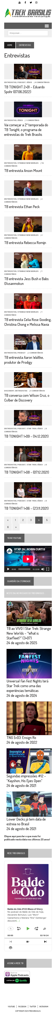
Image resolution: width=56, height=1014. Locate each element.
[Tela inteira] (47, 569)
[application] (28, 559)
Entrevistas (10, 82)
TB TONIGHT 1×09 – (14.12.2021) (26, 436)
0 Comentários (42, 82)
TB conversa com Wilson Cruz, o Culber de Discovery (26, 397)
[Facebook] (25, 2)
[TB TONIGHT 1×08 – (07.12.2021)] (28, 459)
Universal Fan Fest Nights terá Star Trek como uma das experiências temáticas (27, 686)
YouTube (11, 1006)
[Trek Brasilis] (28, 13)
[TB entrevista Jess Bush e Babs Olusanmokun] (28, 266)
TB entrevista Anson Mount (23, 170)
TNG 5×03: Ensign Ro (21, 737)
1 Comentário (32, 120)
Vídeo (29, 82)
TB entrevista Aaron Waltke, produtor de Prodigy (24, 359)
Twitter (33, 1006)
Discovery (9, 390)
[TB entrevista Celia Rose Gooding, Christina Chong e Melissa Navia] (28, 307)
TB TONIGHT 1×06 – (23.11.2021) (26, 508)
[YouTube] (19, 2)
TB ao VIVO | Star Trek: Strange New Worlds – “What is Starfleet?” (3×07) (29, 633)
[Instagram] (36, 2)
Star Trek (31, 428)
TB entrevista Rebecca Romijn (25, 242)
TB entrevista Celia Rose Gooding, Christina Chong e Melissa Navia (27, 322)
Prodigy (21, 352)
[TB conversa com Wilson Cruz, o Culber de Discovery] (28, 385)
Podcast (21, 82)
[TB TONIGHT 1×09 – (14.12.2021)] (28, 423)
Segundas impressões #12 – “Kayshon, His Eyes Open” (26, 778)
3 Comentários (37, 390)
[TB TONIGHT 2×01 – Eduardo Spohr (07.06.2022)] (28, 77)
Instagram (43, 1006)
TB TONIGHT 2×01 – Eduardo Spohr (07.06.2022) (24, 89)
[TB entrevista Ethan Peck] (28, 194)
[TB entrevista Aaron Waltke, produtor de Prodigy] (28, 348)
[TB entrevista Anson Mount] (28, 158)
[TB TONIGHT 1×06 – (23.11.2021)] (28, 495)
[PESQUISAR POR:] (28, 32)
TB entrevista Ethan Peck (22, 206)
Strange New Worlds (27, 162)
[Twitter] (30, 2)
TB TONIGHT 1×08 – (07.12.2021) (26, 472)
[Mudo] (42, 569)
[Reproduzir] (8, 569)
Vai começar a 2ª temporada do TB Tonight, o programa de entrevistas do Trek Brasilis (26, 129)
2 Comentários (35, 352)
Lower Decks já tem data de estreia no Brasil (26, 821)
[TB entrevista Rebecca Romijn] (28, 230)
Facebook (22, 1006)
